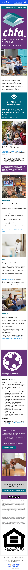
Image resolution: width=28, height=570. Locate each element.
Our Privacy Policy (20, 560)
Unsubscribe (6, 560)
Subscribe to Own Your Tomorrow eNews (14, 490)
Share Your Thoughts (9, 447)
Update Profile (13, 560)
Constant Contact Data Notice (14, 561)
